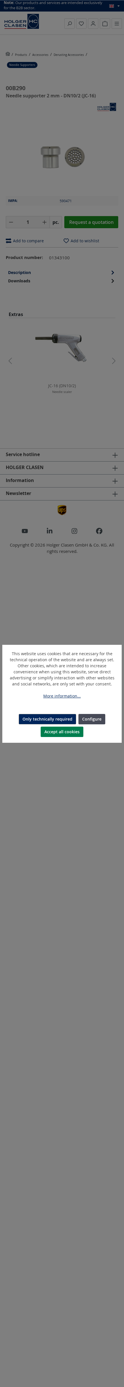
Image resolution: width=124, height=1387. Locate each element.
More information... (62, 696)
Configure (92, 719)
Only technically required (47, 719)
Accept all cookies (62, 731)
